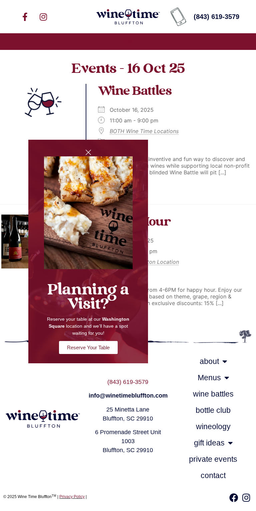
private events (213, 459)
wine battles (213, 394)
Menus (209, 377)
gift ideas (209, 442)
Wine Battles (134, 91)
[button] (128, 42)
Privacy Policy (72, 496)
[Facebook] (233, 497)
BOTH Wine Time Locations (144, 131)
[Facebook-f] (25, 16)
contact (213, 475)
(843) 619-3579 (127, 382)
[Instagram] (43, 16)
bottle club (213, 410)
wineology (213, 426)
